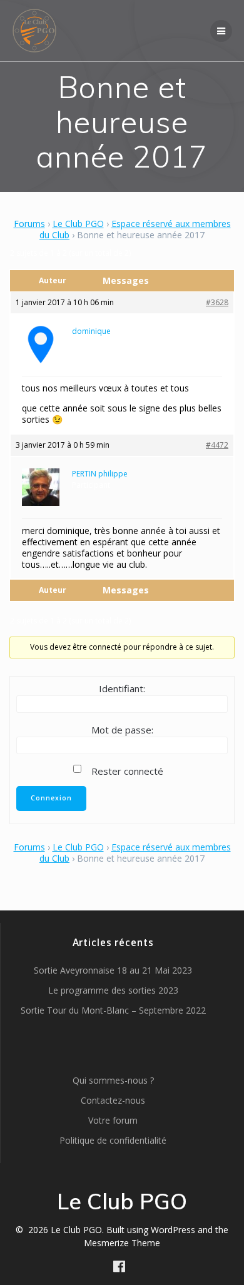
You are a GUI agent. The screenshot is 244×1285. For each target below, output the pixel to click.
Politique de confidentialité (112, 1140)
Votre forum (113, 1120)
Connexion (51, 798)
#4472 (217, 445)
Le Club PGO (78, 223)
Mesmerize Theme (122, 1243)
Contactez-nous (113, 1100)
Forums (29, 223)
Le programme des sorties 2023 (113, 990)
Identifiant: (122, 688)
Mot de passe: (122, 729)
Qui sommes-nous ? (113, 1080)
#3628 (217, 302)
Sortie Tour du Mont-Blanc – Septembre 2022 (113, 1010)
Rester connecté (127, 771)
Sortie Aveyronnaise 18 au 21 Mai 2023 (113, 970)
